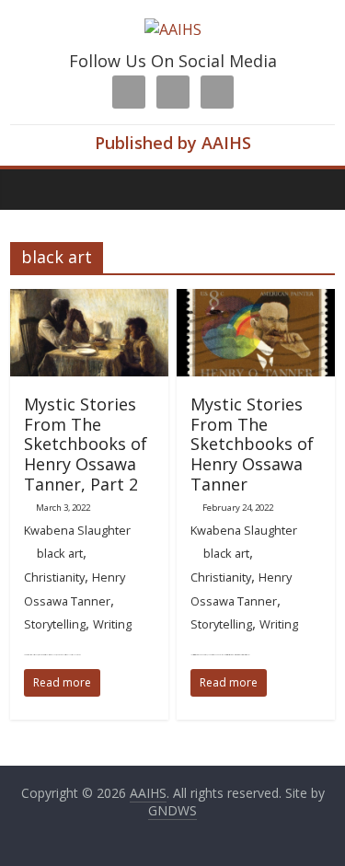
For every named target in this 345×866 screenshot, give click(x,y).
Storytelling (55, 624)
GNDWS (172, 810)
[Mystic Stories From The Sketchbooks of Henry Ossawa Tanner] (256, 300)
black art (60, 553)
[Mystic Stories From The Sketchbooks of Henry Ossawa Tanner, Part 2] (89, 300)
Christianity (54, 577)
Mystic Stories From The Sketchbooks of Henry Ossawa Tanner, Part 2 (85, 443)
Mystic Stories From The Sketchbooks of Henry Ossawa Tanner (252, 443)
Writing (112, 624)
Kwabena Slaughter (77, 530)
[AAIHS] (172, 29)
